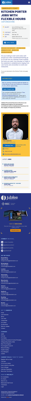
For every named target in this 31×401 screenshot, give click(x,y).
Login (2, 386)
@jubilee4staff (7, 250)
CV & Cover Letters (6, 363)
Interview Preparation (6, 369)
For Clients (3, 379)
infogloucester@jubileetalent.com (9, 260)
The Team (3, 318)
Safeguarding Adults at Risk (8, 342)
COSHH (3, 353)
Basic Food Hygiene (6, 343)
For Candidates (5, 377)
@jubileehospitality (8, 247)
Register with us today (6, 359)
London (3, 269)
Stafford (3, 291)
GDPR (2, 334)
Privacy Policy (4, 391)
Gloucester (4, 274)
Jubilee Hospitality (8, 242)
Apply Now (10, 42)
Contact (3, 328)
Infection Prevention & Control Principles (11, 340)
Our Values (3, 322)
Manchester (4, 280)
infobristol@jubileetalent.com (8, 305)
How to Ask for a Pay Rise (7, 365)
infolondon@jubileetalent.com (8, 272)
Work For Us (4, 380)
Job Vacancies (4, 314)
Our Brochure (4, 324)
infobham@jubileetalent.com (8, 266)
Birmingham (4, 263)
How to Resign (4, 367)
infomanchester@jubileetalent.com (9, 283)
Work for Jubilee (5, 326)
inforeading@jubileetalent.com (8, 300)
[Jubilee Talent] (6, 2)
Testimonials (4, 320)
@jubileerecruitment (9, 245)
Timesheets (4, 384)
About (2, 316)
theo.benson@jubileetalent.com (10, 95)
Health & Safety (5, 349)
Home (2, 312)
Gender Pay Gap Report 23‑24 (7, 392)
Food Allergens (5, 351)
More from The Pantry (6, 371)
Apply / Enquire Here (8, 89)
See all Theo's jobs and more (21, 145)
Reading (3, 297)
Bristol (3, 302)
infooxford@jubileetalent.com (8, 288)
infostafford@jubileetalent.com (8, 294)
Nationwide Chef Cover (7, 382)
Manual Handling (5, 347)
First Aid (3, 336)
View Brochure (15, 230)
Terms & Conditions (12, 391)
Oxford (3, 286)
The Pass (3, 361)
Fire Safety (4, 338)
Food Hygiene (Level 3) (7, 345)
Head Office (4, 257)
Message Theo (9, 145)
